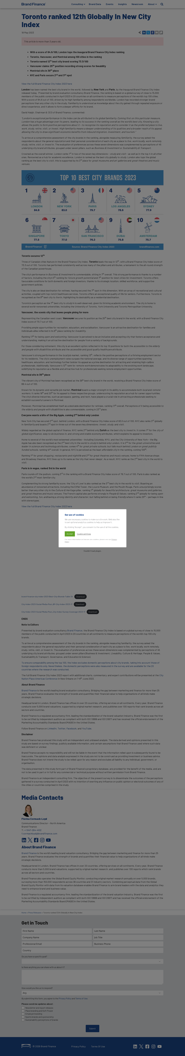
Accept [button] (70, 534)
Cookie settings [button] (84, 534)
